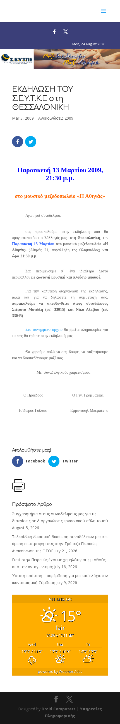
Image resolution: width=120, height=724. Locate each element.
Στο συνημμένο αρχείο (44, 329)
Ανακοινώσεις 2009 (55, 118)
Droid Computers (59, 708)
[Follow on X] (65, 31)
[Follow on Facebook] (54, 31)
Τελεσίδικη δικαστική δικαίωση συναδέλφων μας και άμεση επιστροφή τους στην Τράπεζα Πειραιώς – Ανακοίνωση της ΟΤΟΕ (60, 543)
